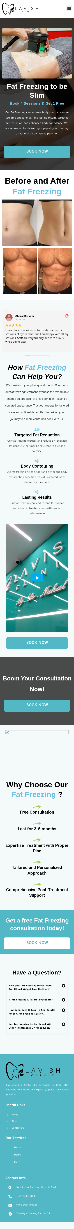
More (17, 1162)
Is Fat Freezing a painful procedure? (31, 1000)
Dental (17, 1148)
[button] (69, 8)
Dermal (18, 1155)
